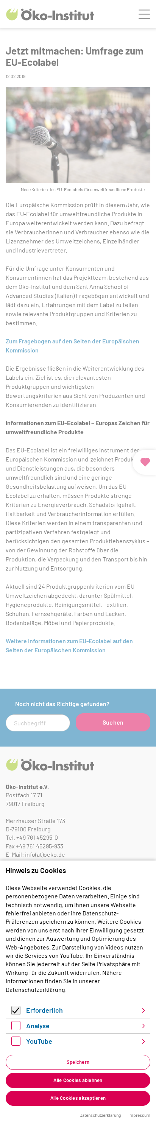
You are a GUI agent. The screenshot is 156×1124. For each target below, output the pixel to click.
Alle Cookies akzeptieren (78, 1098)
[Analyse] (15, 1027)
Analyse (38, 1025)
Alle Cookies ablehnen (77, 1080)
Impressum (139, 1115)
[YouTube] (15, 1043)
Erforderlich (44, 1010)
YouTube (39, 1041)
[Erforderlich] (15, 1012)
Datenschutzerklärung (35, 989)
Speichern (78, 1062)
